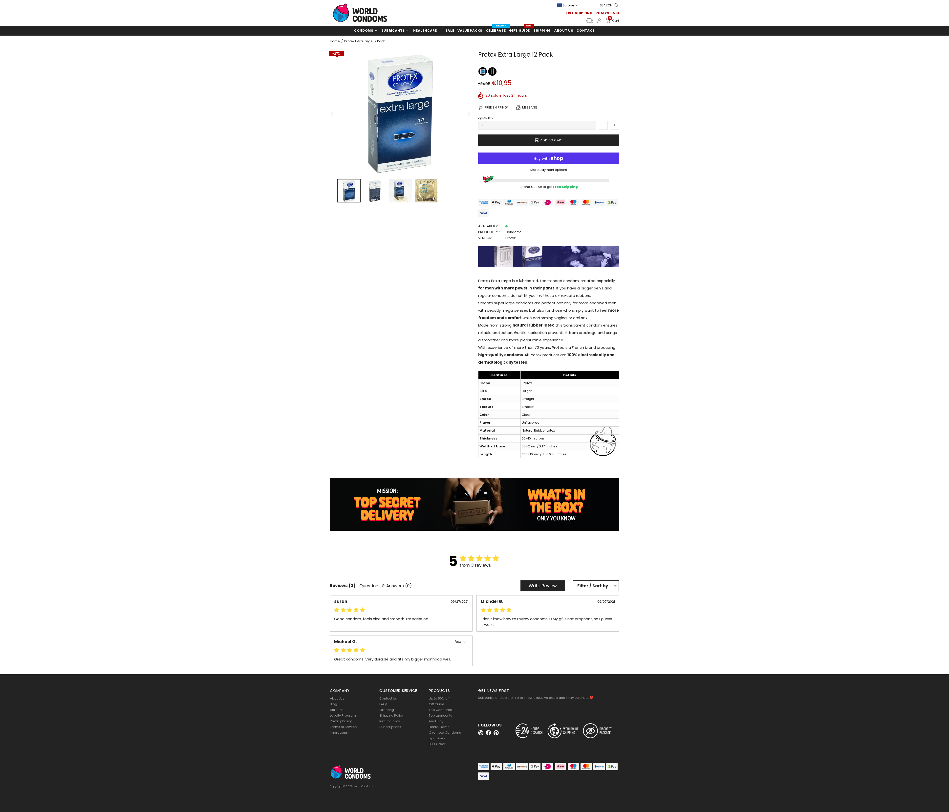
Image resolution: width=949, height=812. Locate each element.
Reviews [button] (342, 586)
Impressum (339, 732)
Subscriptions (390, 727)
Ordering (386, 710)
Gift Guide (436, 704)
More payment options (548, 170)
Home (335, 41)
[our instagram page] (480, 732)
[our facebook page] (488, 732)
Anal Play (436, 721)
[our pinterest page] (496, 732)
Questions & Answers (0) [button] (385, 586)
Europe (568, 5)
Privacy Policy (341, 721)
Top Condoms (440, 710)
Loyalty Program (343, 715)
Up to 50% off (439, 698)
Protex (510, 238)
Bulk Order (437, 744)
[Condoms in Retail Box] (483, 71)
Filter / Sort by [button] (592, 586)
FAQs (383, 704)
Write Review (543, 586)
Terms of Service (343, 727)
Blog (333, 704)
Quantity (486, 118)
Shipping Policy (391, 715)
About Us (337, 698)
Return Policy (389, 721)
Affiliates (337, 710)
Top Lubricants (440, 715)
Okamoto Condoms (445, 732)
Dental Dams (439, 727)
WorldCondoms (360, 13)
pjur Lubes (437, 738)
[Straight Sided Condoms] (492, 71)
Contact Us (388, 698)
